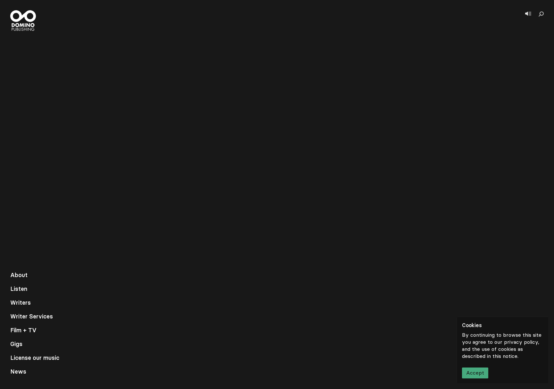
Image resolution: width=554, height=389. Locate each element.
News (18, 371)
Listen (18, 288)
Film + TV (23, 330)
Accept (475, 373)
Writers (20, 302)
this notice (504, 356)
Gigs (16, 344)
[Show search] (541, 14)
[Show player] (528, 14)
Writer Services (31, 316)
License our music (34, 357)
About (19, 275)
